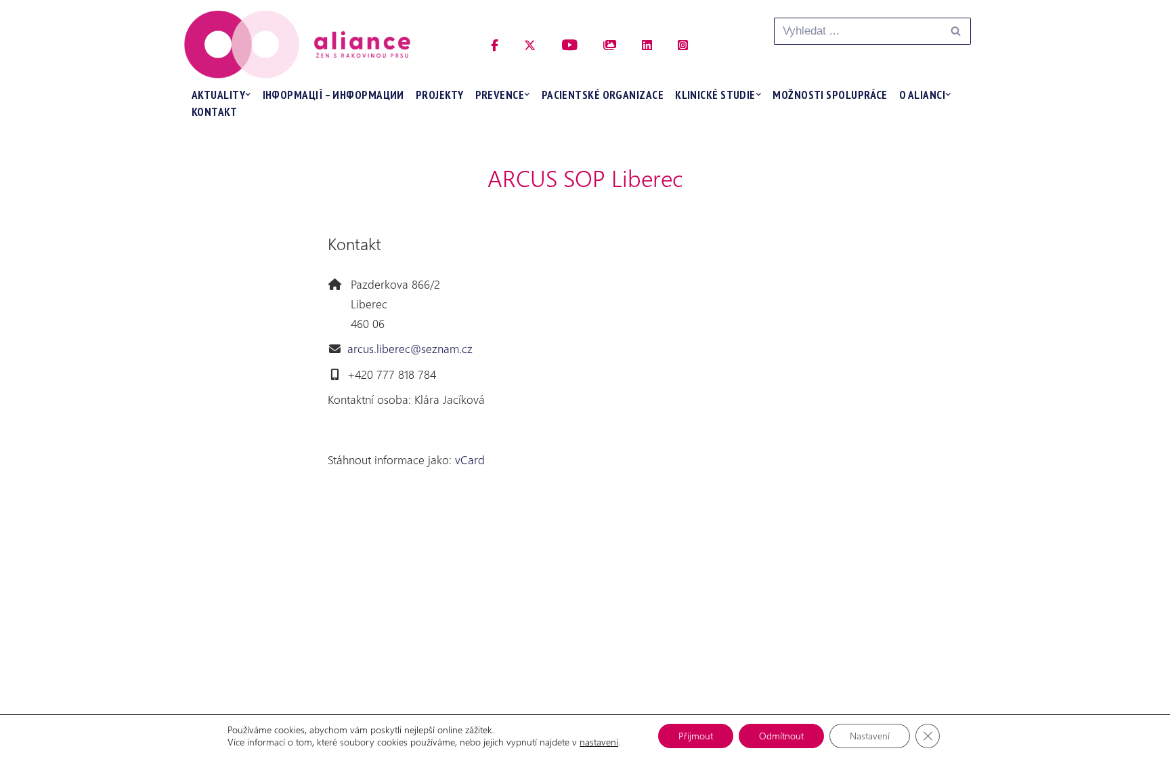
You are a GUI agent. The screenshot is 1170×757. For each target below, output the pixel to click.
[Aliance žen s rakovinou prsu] (297, 44)
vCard (470, 459)
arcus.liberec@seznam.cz (410, 348)
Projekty (440, 94)
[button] (248, 94)
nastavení (599, 742)
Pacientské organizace (603, 94)
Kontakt (214, 111)
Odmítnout (781, 735)
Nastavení (870, 735)
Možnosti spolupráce (830, 94)
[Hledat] (955, 31)
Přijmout (695, 735)
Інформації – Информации (333, 94)
